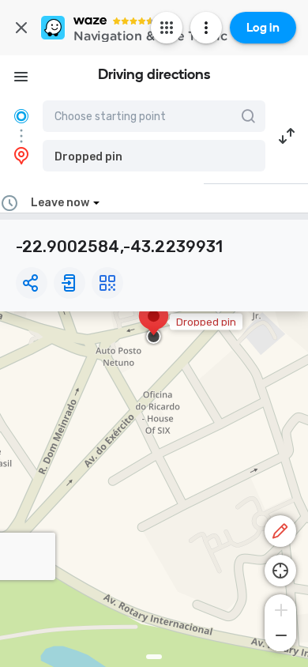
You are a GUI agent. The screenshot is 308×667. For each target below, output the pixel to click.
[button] (154, 155)
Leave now (60, 202)
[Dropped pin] (154, 324)
